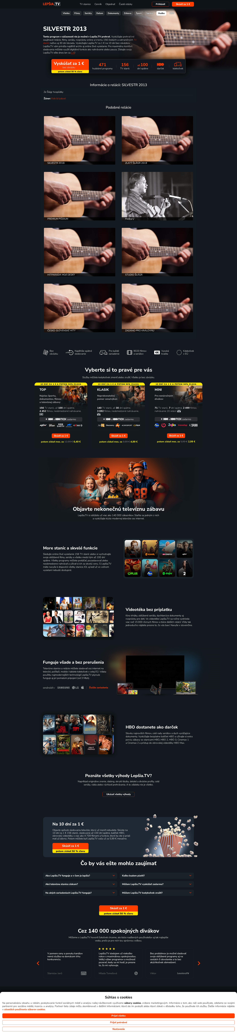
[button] (38, 963)
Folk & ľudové (58, 98)
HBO (171, 13)
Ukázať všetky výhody (118, 794)
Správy (149, 13)
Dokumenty (113, 13)
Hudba (161, 13)
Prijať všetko (118, 1015)
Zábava (127, 13)
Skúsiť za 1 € (183, 4)
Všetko (66, 13)
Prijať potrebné (118, 1022)
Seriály (88, 13)
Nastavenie (118, 1029)
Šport (139, 13)
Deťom (99, 13)
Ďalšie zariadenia (98, 687)
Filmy (77, 13)
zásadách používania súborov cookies (24, 1009)
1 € (73, 52)
